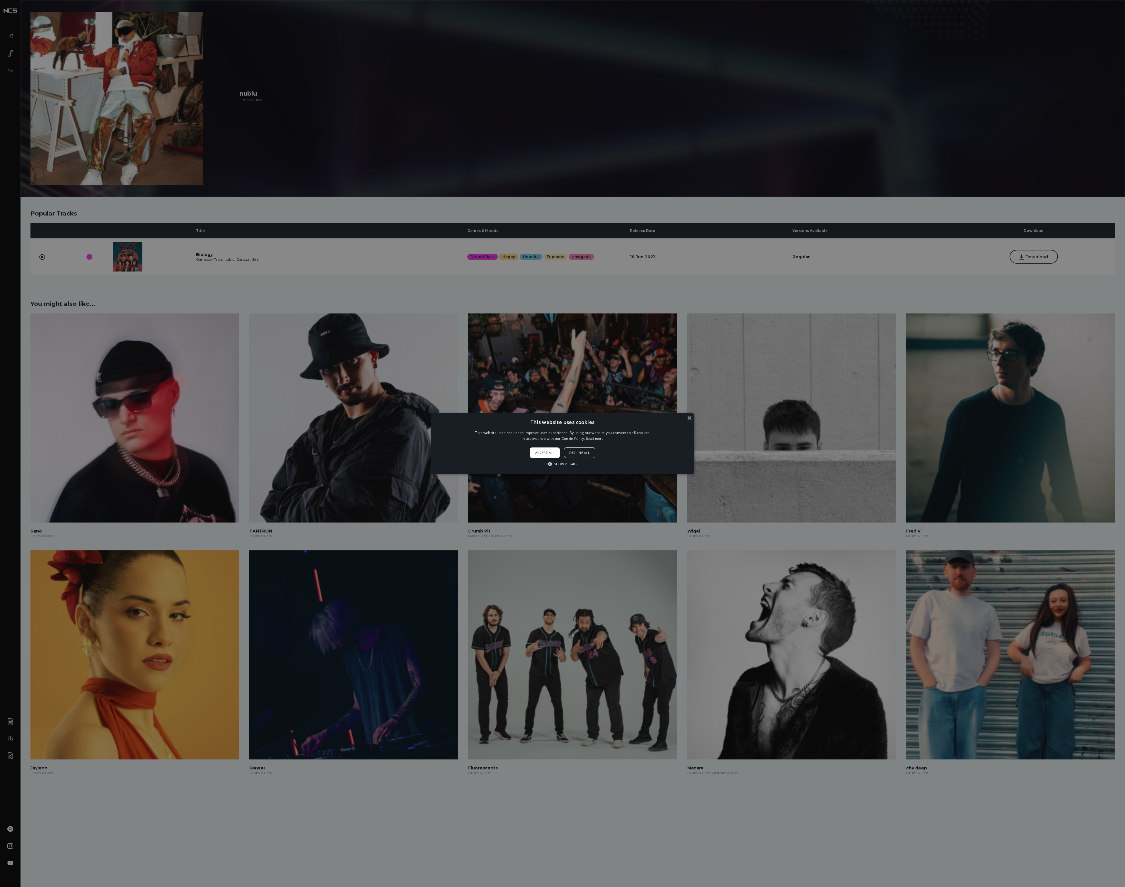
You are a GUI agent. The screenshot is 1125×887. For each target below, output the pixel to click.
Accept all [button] (545, 452)
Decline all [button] (579, 452)
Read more (594, 438)
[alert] (562, 443)
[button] (562, 443)
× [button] (689, 418)
